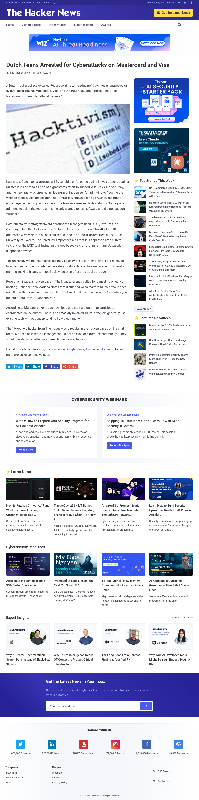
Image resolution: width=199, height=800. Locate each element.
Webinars (57, 772)
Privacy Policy (59, 782)
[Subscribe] (146, 706)
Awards (106, 24)
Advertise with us (14, 777)
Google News (75, 349)
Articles (188, 617)
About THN (11, 772)
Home (10, 24)
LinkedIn (108, 349)
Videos (175, 617)
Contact (9, 782)
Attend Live (26, 449)
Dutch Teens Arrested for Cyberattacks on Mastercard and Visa (88, 64)
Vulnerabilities (31, 24)
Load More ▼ (144, 309)
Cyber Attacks (57, 24)
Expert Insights (84, 24)
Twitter (90, 349)
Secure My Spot (119, 445)
